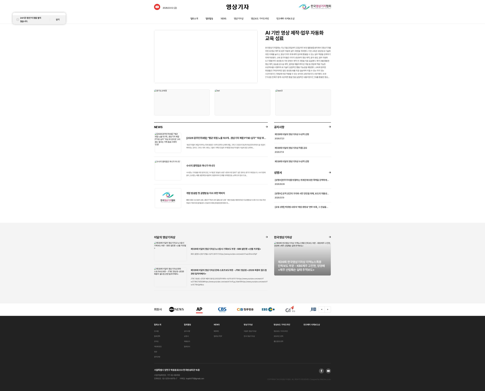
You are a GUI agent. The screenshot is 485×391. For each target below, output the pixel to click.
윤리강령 (157, 357)
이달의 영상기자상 (250, 331)
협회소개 (194, 18)
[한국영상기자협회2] (315, 7)
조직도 (156, 341)
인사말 (156, 331)
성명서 (186, 336)
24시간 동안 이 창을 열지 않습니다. (30, 20)
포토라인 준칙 (278, 336)
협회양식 (187, 347)
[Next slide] (328, 309)
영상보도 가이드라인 (260, 18)
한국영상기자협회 (237, 7)
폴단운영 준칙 (278, 341)
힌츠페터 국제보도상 (285, 18)
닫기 (58, 19)
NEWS (223, 18)
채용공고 (187, 341)
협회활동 (209, 18)
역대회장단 (158, 347)
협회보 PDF (218, 336)
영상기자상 (238, 18)
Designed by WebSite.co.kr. (320, 379)
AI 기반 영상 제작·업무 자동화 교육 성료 (294, 35)
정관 (155, 352)
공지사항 (187, 331)
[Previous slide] (322, 309)
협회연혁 (157, 336)
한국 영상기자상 (249, 336)
